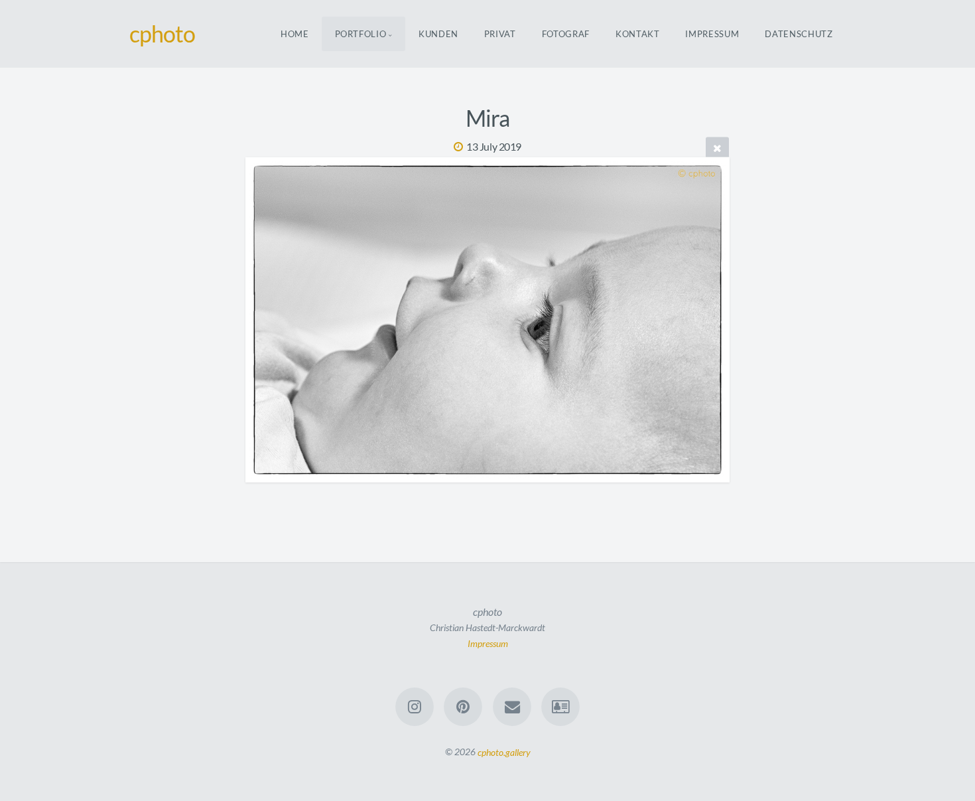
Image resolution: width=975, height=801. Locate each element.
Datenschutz (798, 34)
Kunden (438, 34)
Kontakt (638, 34)
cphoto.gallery (504, 751)
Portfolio (361, 34)
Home (295, 34)
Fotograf (566, 34)
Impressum (712, 34)
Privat (500, 34)
